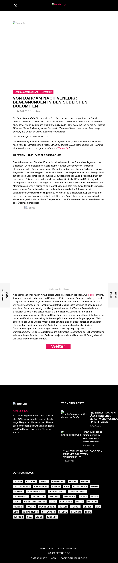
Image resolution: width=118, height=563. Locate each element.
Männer (92, 502)
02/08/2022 (22, 111)
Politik (31, 507)
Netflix (18, 507)
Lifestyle (47, 92)
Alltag (18, 482)
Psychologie (47, 507)
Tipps (88, 512)
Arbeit (44, 482)
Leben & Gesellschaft (26, 92)
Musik (79, 502)
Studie (63, 512)
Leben (94, 497)
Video (39, 517)
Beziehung (58, 482)
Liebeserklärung (35, 502)
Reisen (63, 507)
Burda (85, 482)
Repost (75, 507)
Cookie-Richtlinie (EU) (74, 558)
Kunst (83, 497)
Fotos (94, 487)
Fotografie (80, 487)
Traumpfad (63, 148)
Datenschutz (39, 558)
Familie (56, 487)
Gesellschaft (77, 492)
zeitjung (37, 111)
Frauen (18, 492)
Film (66, 487)
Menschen (66, 502)
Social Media (30, 512)
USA (29, 517)
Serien (88, 507)
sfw (16, 512)
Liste (53, 502)
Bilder (73, 482)
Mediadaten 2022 (68, 548)
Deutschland (22, 487)
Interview (69, 497)
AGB (53, 558)
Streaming (48, 512)
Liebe (17, 502)
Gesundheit (21, 497)
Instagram (38, 497)
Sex (98, 507)
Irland (91, 294)
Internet (54, 497)
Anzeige (30, 482)
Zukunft (52, 517)
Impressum (46, 548)
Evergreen (41, 487)
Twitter (18, 517)
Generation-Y (57, 492)
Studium (76, 512)
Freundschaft (35, 492)
